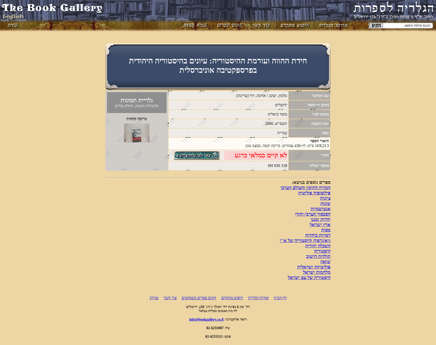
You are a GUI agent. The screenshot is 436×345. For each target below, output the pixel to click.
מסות (326, 229)
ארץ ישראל (320, 224)
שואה (325, 261)
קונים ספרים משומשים (199, 298)
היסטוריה (322, 251)
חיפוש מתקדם (232, 298)
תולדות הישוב (318, 256)
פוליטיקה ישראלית (314, 266)
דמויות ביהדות (318, 235)
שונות (325, 203)
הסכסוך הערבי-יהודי (313, 214)
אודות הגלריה (258, 298)
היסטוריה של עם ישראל (309, 277)
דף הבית (280, 298)
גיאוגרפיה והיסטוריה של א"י (305, 240)
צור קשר (170, 298)
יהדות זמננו (321, 219)
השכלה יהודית (318, 245)
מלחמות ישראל (317, 272)
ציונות (325, 198)
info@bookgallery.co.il (206, 319)
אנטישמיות (321, 208)
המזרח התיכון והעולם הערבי (306, 187)
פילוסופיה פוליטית (314, 192)
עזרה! (154, 298)
